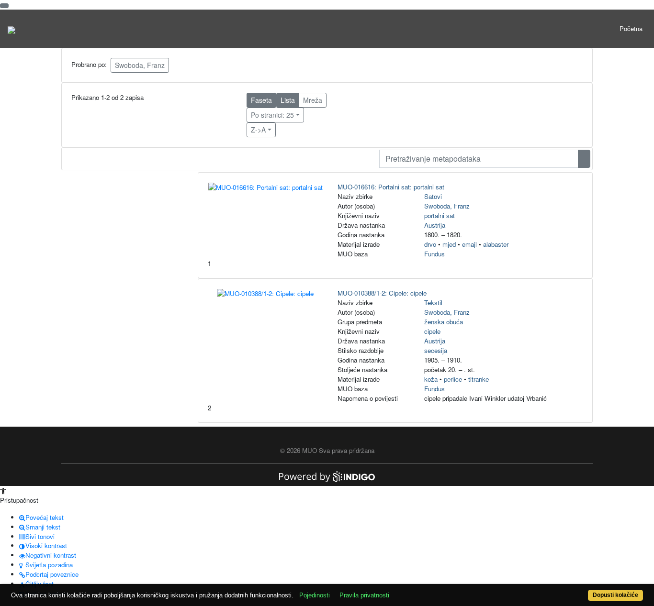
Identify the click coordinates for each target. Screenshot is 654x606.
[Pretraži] (584, 159)
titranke (478, 379)
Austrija (434, 225)
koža (431, 379)
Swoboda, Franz (140, 65)
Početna (631, 28)
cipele (432, 331)
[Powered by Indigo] (327, 475)
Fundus (434, 253)
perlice (453, 379)
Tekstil (433, 302)
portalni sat (439, 215)
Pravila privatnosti (364, 595)
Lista (288, 100)
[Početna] (11, 28)
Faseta (261, 100)
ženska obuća (443, 321)
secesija (435, 350)
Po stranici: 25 (272, 115)
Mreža (312, 100)
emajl (469, 244)
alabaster (495, 244)
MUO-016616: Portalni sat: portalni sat (391, 186)
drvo (430, 244)
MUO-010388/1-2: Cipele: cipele (382, 292)
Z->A (258, 129)
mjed (449, 244)
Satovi (433, 196)
